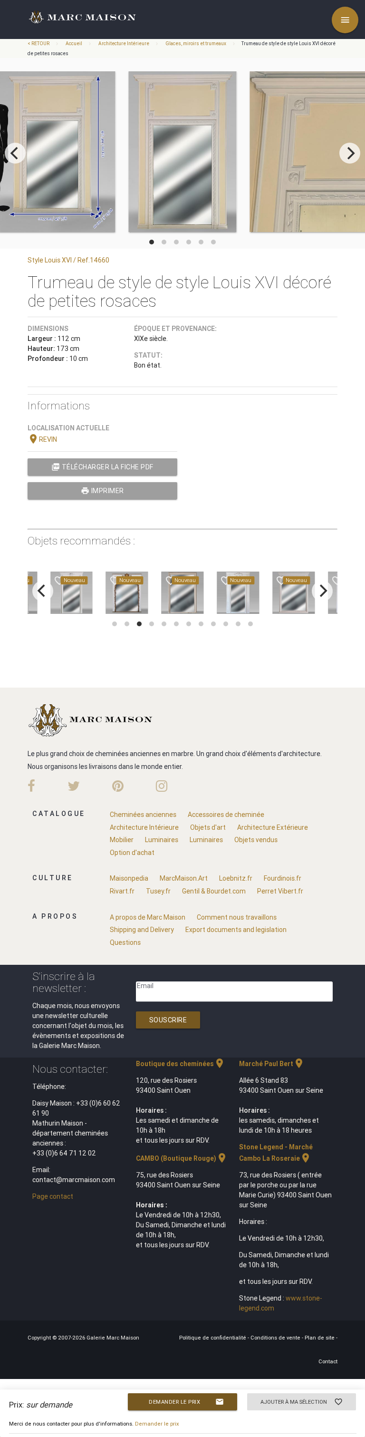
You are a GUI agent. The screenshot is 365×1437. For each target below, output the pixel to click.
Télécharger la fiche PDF (102, 467)
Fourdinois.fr (282, 878)
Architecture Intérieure (123, 43)
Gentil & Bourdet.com (214, 891)
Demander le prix (186, 1402)
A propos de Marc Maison (147, 917)
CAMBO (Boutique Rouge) (182, 1158)
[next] (349, 153)
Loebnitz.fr (235, 878)
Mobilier (122, 839)
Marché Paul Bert (272, 1063)
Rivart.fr (122, 891)
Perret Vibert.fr (280, 891)
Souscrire (168, 1020)
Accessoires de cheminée (226, 814)
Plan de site (320, 1337)
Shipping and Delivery (142, 929)
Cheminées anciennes (143, 814)
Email (145, 985)
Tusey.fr (158, 891)
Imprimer (102, 490)
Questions (125, 942)
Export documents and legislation (236, 929)
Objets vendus (256, 839)
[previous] (15, 153)
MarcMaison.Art (184, 878)
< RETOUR (39, 43)
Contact (327, 1361)
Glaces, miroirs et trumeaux (195, 43)
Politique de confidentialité (213, 1337)
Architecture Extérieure (272, 827)
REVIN (42, 439)
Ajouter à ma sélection (301, 1402)
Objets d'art (208, 827)
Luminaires (161, 839)
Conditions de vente (276, 1337)
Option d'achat (132, 852)
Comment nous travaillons (237, 917)
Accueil (74, 43)
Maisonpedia (129, 878)
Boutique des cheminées (180, 1063)
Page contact (52, 1196)
